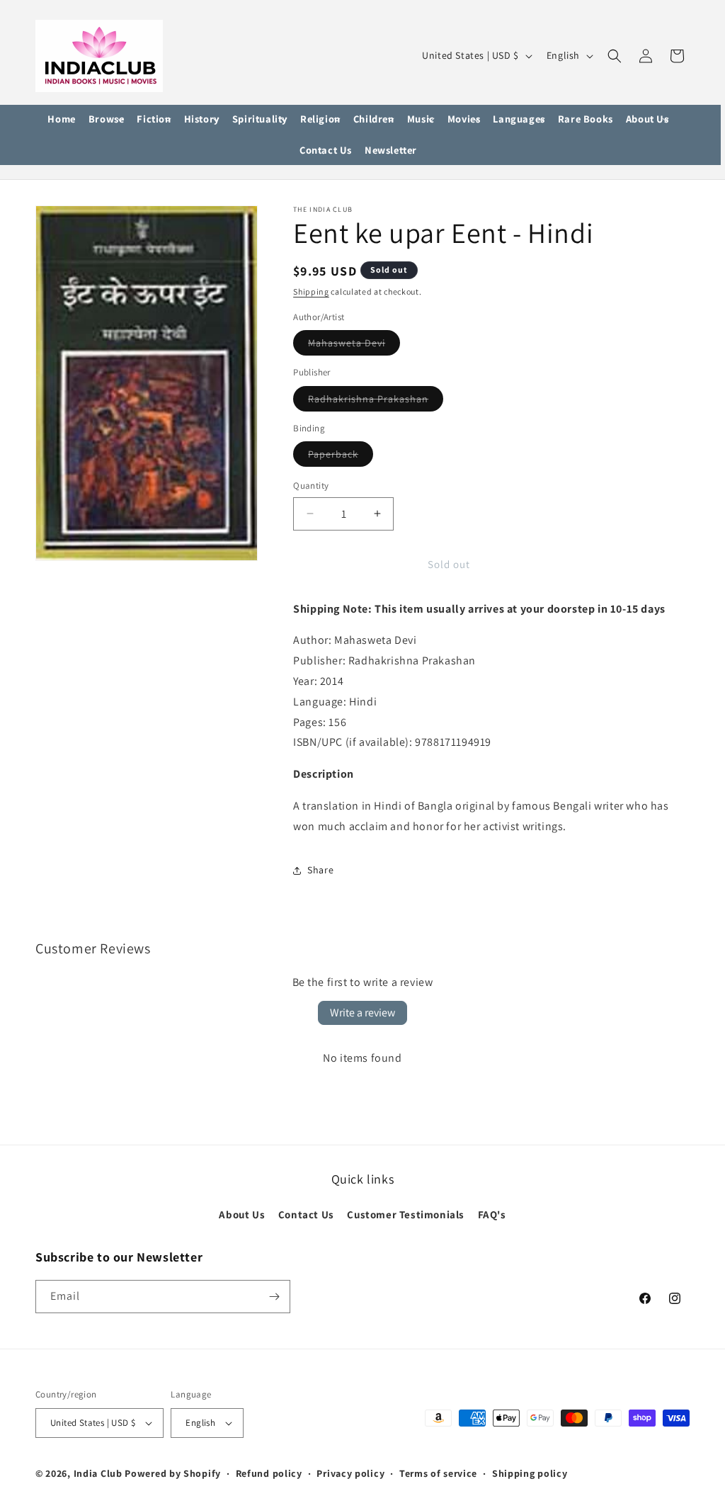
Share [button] (320, 869)
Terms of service (438, 1473)
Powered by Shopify (173, 1473)
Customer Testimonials (405, 1214)
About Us (242, 1214)
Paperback (340, 457)
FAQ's (492, 1214)
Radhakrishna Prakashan (375, 402)
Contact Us (306, 1214)
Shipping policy (530, 1473)
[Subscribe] (274, 1296)
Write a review (362, 1012)
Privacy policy (350, 1473)
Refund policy (269, 1473)
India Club (98, 1473)
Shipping (311, 291)
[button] (106, 120)
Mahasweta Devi (354, 346)
